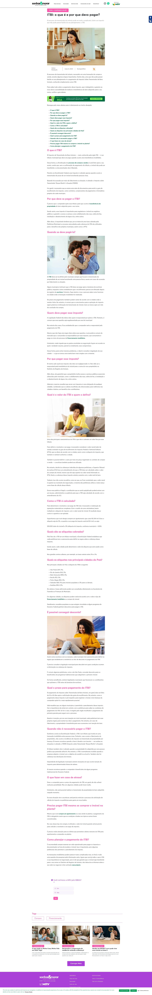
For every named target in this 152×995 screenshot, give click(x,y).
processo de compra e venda (78, 163)
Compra (38, 918)
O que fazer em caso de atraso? (60, 141)
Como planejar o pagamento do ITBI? (63, 146)
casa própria (76, 865)
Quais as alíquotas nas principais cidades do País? (67, 131)
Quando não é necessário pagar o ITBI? (63, 138)
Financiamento (55, 918)
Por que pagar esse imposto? (60, 120)
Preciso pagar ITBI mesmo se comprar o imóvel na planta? (70, 143)
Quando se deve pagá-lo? (58, 115)
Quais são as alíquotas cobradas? (61, 128)
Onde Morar (96, 3)
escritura (60, 292)
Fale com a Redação (97, 981)
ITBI (50, 277)
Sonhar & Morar (40, 2)
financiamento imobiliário (76, 338)
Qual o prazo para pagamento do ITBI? (63, 136)
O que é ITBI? (54, 110)
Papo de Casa (57, 3)
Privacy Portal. (28, 992)
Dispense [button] (134, 990)
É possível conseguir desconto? (60, 133)
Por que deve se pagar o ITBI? (60, 113)
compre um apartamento (67, 814)
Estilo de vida (74, 3)
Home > (51, 10)
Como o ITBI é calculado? (59, 125)
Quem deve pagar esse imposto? (61, 118)
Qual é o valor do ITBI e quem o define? (63, 123)
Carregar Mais (76, 963)
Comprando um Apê (85, 3)
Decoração (66, 3)
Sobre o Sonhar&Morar (98, 978)
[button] (143, 990)
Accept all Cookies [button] (124, 990)
